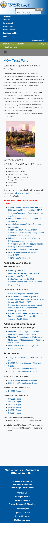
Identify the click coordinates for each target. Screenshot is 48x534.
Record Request (22, 516)
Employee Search (22, 497)
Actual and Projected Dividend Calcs (23, 294)
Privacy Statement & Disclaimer (22, 504)
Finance (30, 44)
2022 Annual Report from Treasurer (22, 369)
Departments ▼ (38, 40)
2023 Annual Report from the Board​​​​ (22, 383)
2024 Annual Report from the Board (22, 380)
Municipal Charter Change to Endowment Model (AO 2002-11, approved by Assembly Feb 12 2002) (26, 340)
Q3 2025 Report (14, 399)
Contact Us (22, 493)
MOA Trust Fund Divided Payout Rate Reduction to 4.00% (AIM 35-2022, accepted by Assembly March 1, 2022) (26, 299)
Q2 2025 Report (14, 402)
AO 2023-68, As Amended (19, 258)
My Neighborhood (22, 520)
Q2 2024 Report (14, 413)
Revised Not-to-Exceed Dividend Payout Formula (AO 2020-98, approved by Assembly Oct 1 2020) (25, 308)
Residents (6, 16)
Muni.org (6, 44)
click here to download (23, 193)
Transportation (9, 30)
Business (6, 20)
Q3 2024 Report (14, 410)
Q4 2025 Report (14, 391)
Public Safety (8, 26)
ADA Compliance (22, 500)
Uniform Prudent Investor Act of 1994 (23, 250)
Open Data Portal (22, 513)
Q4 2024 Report (14, 407)
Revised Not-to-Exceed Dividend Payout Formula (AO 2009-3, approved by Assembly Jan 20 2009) (25, 316)
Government (8, 23)
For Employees (22, 509)
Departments (18, 44)
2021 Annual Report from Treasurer (22, 372)
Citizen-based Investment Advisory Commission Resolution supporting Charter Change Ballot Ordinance (26, 232)
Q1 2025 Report (14, 405)
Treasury (40, 44)
